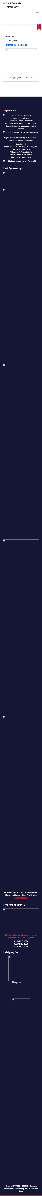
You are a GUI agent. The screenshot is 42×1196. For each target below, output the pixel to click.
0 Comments (31, 78)
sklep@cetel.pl (21, 898)
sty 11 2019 (9, 37)
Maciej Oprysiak (15, 78)
